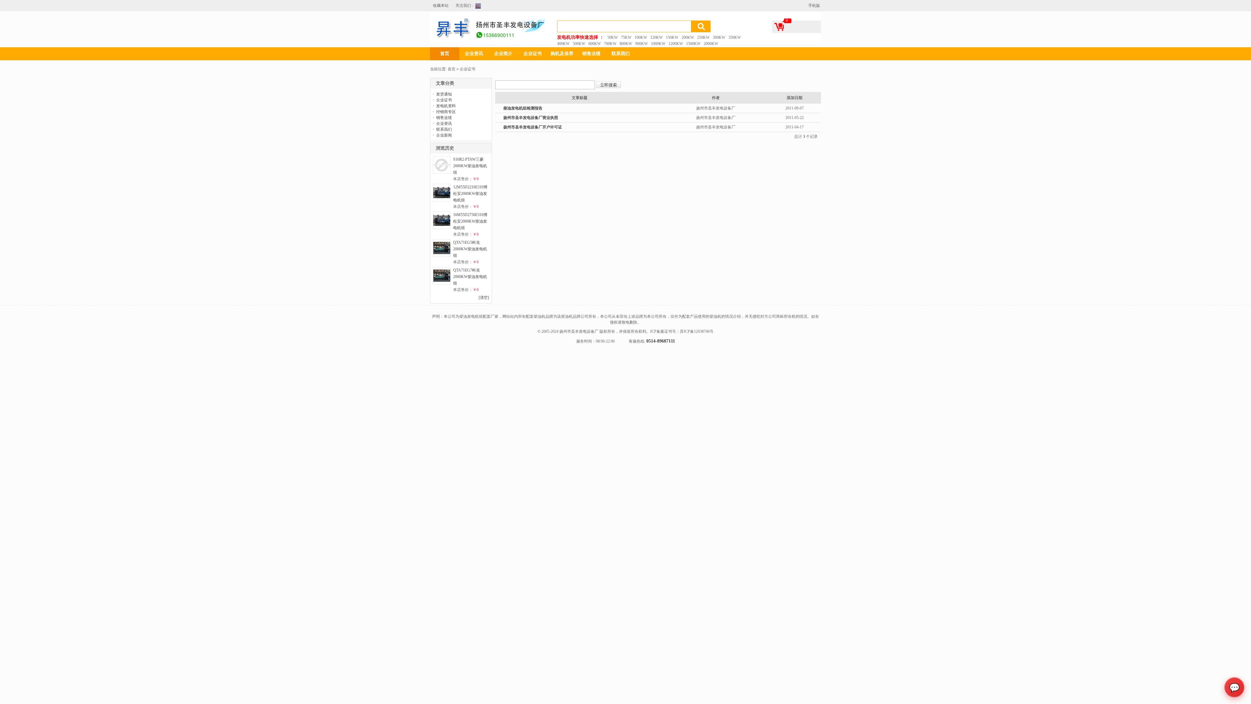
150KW (672, 37)
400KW (563, 43)
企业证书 (533, 53)
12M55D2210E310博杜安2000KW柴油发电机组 (470, 193)
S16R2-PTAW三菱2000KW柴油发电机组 (470, 166)
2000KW (711, 43)
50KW (612, 37)
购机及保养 (562, 53)
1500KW (693, 43)
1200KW (676, 43)
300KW (719, 37)
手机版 (814, 5)
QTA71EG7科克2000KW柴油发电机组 (470, 277)
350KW (734, 37)
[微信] (479, 6)
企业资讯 (474, 53)
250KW (703, 37)
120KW (656, 37)
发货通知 (444, 94)
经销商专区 (446, 112)
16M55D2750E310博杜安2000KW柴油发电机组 (470, 221)
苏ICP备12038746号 (696, 331)
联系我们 (620, 53)
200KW (688, 37)
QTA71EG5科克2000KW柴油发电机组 (470, 249)
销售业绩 (591, 53)
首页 (444, 53)
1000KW (658, 43)
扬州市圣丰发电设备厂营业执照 (530, 117)
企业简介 (503, 53)
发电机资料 (446, 106)
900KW (641, 43)
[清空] (484, 297)
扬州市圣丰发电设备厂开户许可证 (532, 127)
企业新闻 (444, 135)
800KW (626, 43)
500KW (579, 43)
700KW (610, 43)
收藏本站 (441, 5)
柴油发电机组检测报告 (522, 108)
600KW (594, 43)
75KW (626, 37)
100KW (641, 37)
